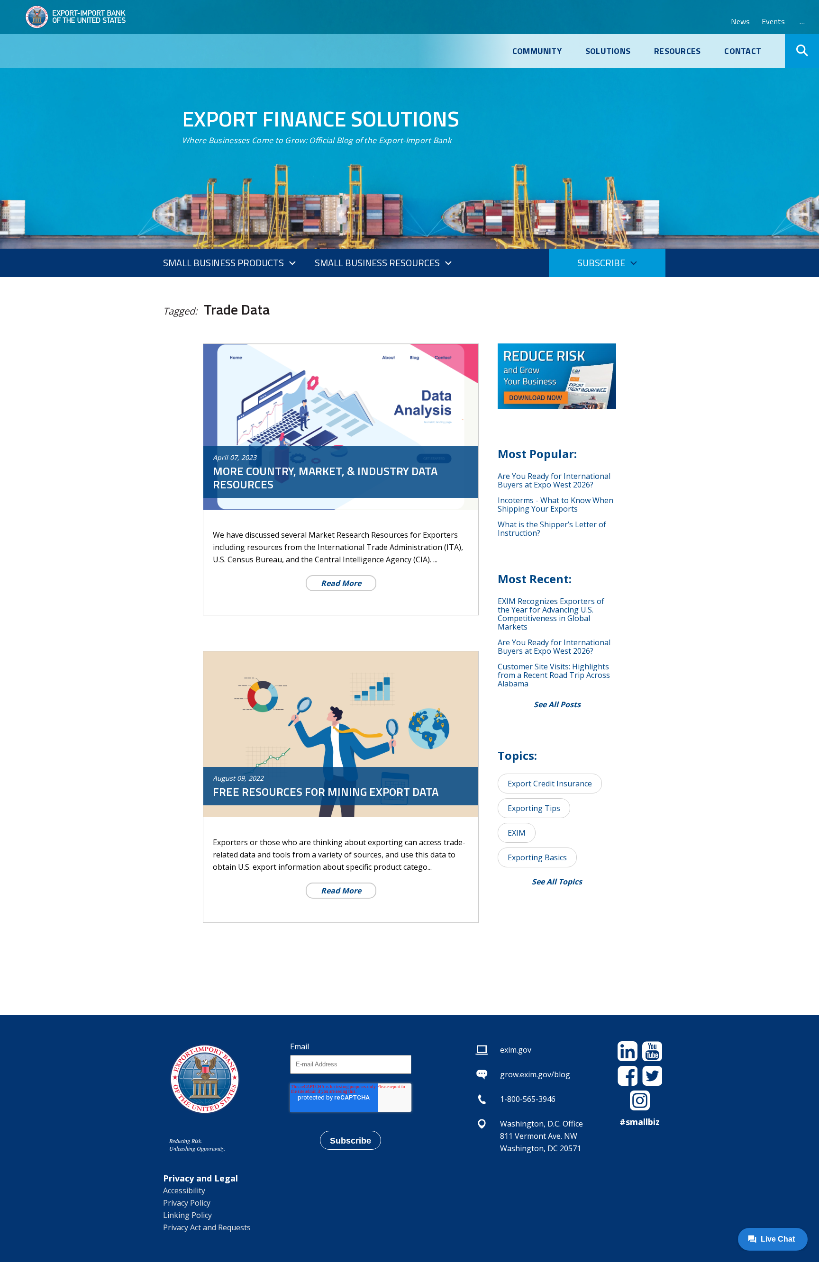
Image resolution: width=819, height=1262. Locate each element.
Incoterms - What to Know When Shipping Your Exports (555, 504)
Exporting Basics (537, 857)
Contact (742, 51)
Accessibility (184, 1190)
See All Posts (557, 704)
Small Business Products (223, 262)
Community (537, 51)
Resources (677, 51)
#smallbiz (639, 1121)
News (740, 21)
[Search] (802, 51)
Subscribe (601, 262)
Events (773, 21)
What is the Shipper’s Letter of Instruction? (552, 528)
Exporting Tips (534, 808)
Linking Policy (187, 1215)
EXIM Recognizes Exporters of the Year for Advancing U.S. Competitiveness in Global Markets (551, 614)
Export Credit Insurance (550, 783)
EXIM (517, 833)
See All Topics (557, 881)
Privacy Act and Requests (207, 1227)
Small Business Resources (377, 262)
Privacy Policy (186, 1203)
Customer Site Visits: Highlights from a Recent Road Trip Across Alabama (554, 675)
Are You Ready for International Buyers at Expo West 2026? (554, 480)
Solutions (607, 51)
